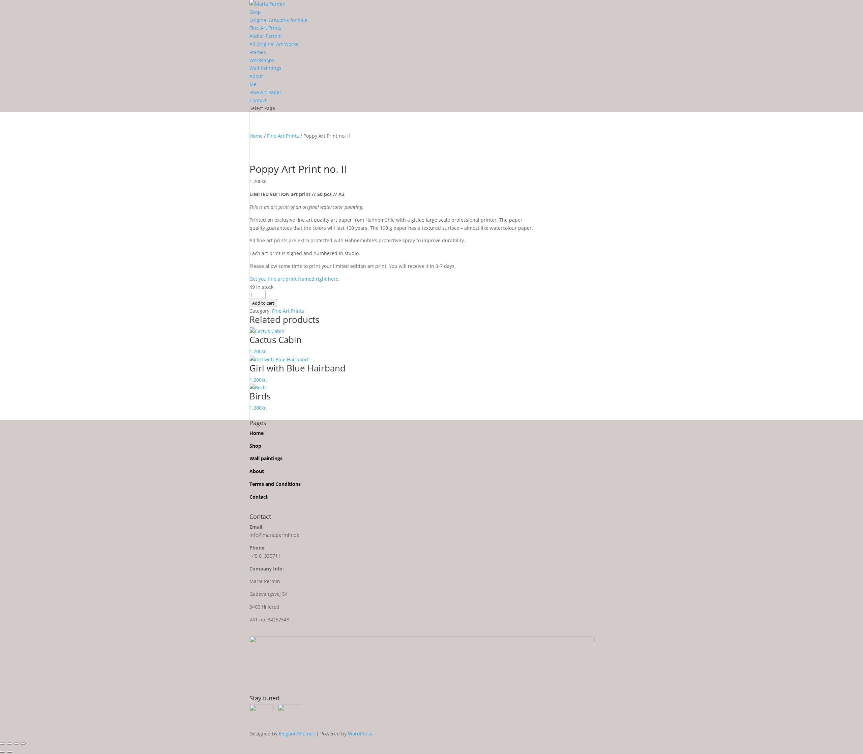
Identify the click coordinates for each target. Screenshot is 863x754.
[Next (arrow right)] (9, 752)
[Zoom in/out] (2, 744)
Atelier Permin (265, 36)
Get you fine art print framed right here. (295, 279)
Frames (257, 52)
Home (256, 136)
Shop (255, 12)
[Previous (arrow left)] (2, 752)
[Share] (16, 744)
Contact (258, 100)
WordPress (360, 733)
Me (253, 84)
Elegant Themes (297, 733)
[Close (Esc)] (23, 744)
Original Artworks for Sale (278, 20)
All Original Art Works (273, 44)
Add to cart (263, 303)
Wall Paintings (265, 68)
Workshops (261, 60)
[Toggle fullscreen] (9, 744)
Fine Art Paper (265, 92)
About (256, 76)
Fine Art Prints (265, 28)
